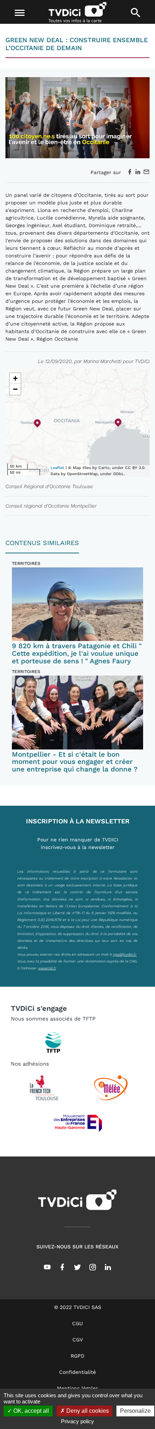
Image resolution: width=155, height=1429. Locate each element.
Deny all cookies (87, 1411)
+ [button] (15, 378)
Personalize (135, 1411)
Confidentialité (77, 1372)
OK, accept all (30, 1411)
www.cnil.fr (47, 968)
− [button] (15, 389)
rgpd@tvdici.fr (125, 954)
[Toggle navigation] (19, 13)
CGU (77, 1323)
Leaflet (57, 467)
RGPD (77, 1356)
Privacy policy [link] (77, 1421)
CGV (77, 1339)
